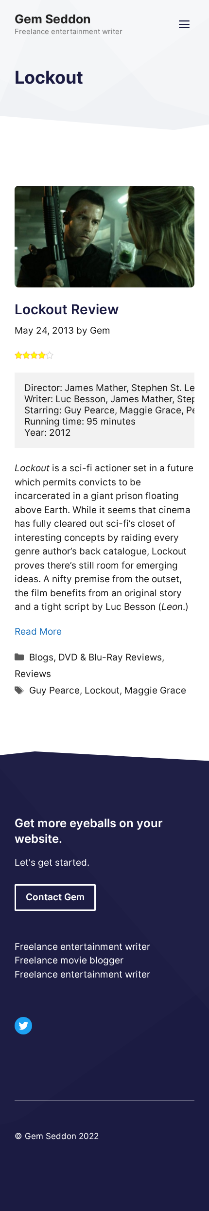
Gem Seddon (53, 19)
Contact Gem (55, 897)
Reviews (33, 673)
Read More (38, 631)
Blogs (41, 657)
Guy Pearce (54, 690)
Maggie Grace (155, 690)
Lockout (102, 690)
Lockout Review (67, 309)
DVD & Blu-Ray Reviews (110, 657)
